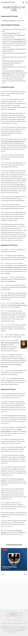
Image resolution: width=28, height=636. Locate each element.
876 (10, 475)
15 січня (3, 455)
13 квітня (7, 285)
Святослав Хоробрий (16, 41)
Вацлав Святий (11, 33)
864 (5, 411)
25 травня (9, 303)
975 (10, 370)
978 (8, 354)
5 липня (12, 249)
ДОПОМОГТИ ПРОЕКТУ (13, 614)
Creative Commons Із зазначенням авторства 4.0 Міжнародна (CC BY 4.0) (14, 628)
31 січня (6, 526)
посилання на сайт (14, 630)
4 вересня (3, 91)
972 (11, 263)
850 (18, 443)
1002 (11, 325)
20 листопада (13, 277)
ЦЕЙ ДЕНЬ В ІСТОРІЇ (8, 2)
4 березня (3, 447)
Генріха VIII (19, 184)
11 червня (3, 204)
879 (6, 423)
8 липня (7, 370)
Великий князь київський (12, 267)
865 (17, 397)
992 (6, 255)
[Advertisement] (14, 595)
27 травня (3, 99)
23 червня (3, 127)
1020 (6, 334)
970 (6, 293)
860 (9, 435)
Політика (5, 550)
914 (3, 574)
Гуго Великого (11, 281)
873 (20, 451)
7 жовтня (3, 415)
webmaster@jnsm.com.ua (14, 631)
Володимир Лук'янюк (21, 623)
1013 (6, 311)
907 (5, 485)
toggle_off (26, 2)
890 (5, 463)
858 (12, 508)
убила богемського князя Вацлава (13, 141)
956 (25, 574)
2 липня (3, 155)
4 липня (3, 520)
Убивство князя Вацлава (9, 20)
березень (7, 263)
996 (18, 277)
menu (1, 2)
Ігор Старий (17, 39)
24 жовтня (9, 340)
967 (15, 249)
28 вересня (3, 139)
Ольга (3, 41)
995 (8, 378)
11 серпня (7, 325)
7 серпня (3, 163)
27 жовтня (3, 170)
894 (9, 498)
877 (7, 516)
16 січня (3, 113)
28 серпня (3, 277)
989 (11, 285)
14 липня (3, 249)
